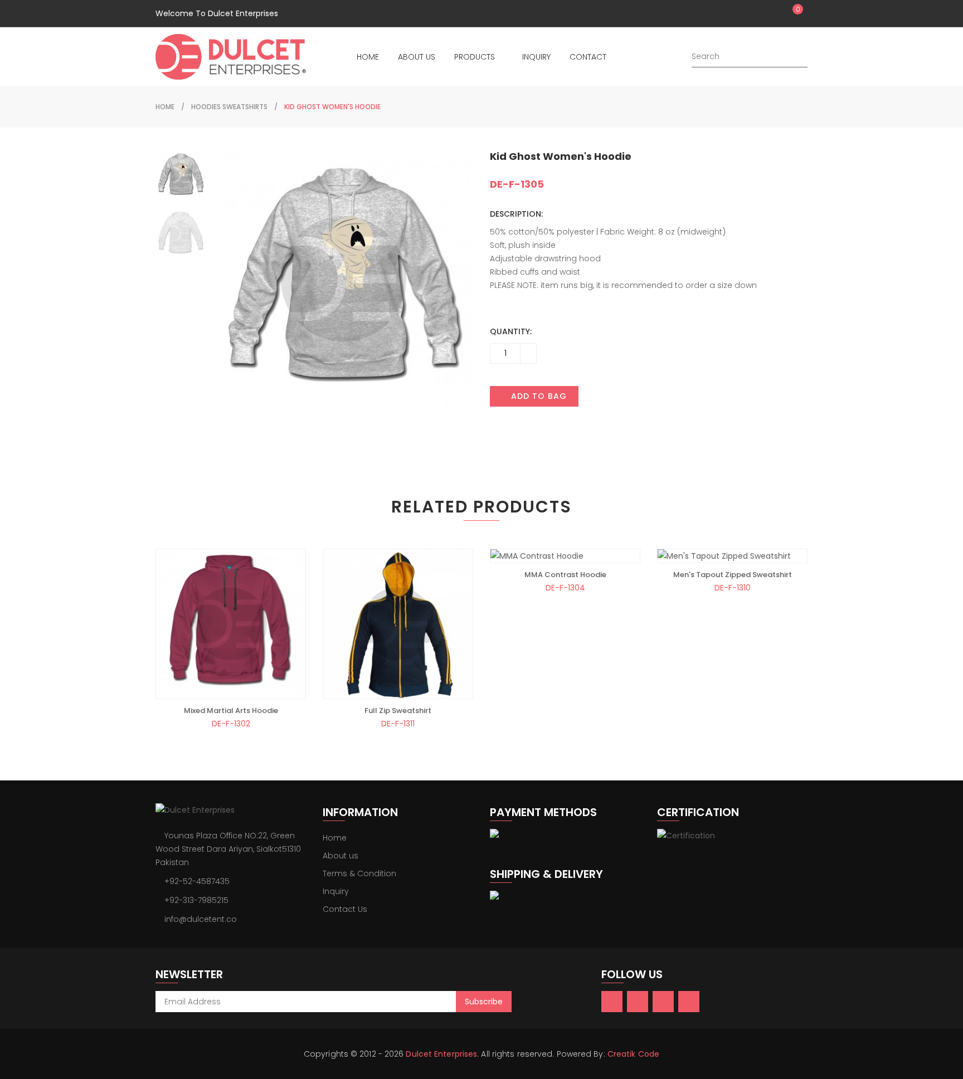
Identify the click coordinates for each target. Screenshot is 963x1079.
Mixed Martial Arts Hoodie (231, 710)
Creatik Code (633, 1054)
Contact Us (345, 909)
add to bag (537, 396)
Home (335, 837)
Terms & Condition (359, 873)
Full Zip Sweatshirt (397, 710)
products (474, 56)
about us (416, 56)
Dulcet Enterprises (441, 1054)
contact (588, 56)
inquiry (536, 56)
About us (340, 855)
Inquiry (336, 891)
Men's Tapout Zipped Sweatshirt (732, 575)
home (368, 56)
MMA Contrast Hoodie (565, 575)
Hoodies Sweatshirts (229, 106)
